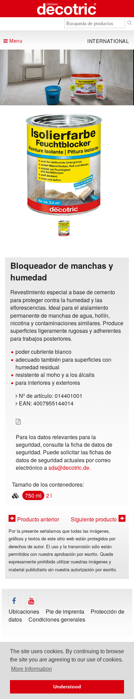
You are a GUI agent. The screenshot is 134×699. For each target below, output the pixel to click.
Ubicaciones (24, 611)
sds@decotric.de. (69, 468)
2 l (49, 495)
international (108, 40)
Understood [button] (67, 686)
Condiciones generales (57, 619)
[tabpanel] (64, 164)
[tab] (64, 228)
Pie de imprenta (65, 611)
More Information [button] (31, 669)
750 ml (33, 495)
